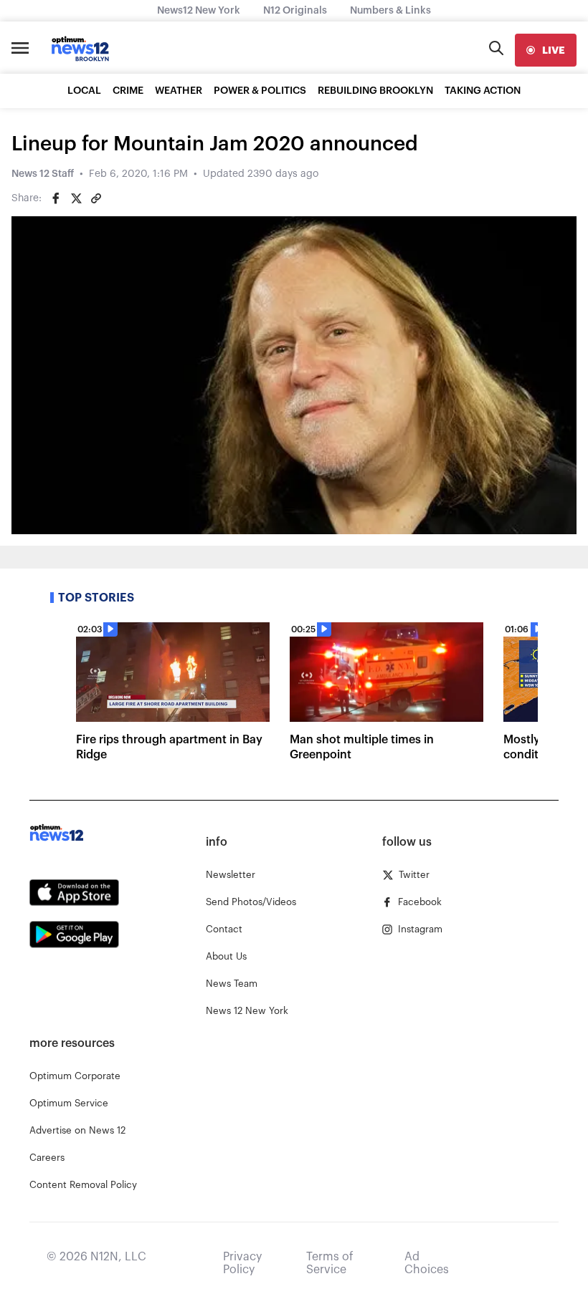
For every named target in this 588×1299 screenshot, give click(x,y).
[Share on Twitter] (76, 198)
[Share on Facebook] (56, 198)
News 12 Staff (42, 174)
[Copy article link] (96, 198)
